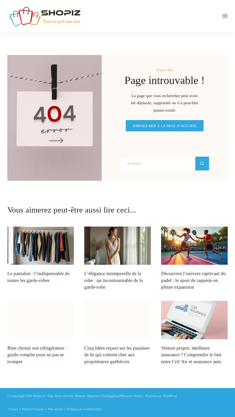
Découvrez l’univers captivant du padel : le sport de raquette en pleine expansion (193, 280)
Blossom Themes (131, 396)
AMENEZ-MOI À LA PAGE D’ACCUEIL (165, 126)
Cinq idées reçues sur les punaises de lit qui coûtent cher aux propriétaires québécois (117, 354)
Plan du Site (55, 409)
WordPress (170, 396)
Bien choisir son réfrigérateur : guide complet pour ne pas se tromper (37, 354)
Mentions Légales (33, 409)
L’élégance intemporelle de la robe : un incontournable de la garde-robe (113, 280)
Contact (13, 409)
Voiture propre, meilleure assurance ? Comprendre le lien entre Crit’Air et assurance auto (191, 354)
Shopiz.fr (39, 396)
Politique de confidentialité (84, 409)
